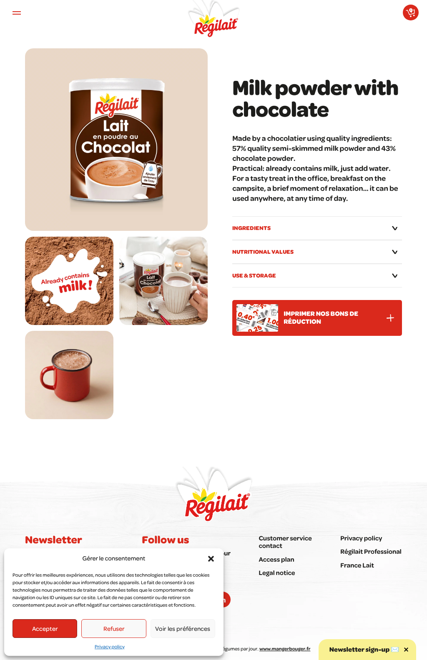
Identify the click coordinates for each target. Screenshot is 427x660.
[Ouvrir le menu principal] (16, 12)
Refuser (114, 628)
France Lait (357, 565)
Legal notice (277, 572)
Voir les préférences (182, 628)
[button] (211, 559)
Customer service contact (285, 542)
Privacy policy (110, 646)
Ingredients (251, 228)
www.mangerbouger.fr (284, 648)
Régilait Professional (371, 551)
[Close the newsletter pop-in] (406, 650)
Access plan (276, 559)
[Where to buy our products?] (411, 12)
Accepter (45, 628)
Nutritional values (263, 251)
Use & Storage (254, 275)
